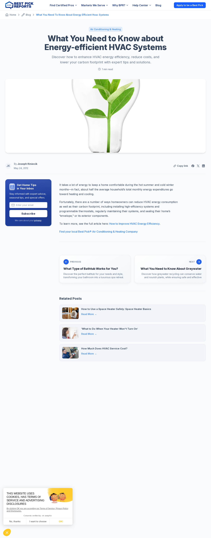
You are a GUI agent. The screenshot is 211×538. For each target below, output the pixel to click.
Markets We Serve (93, 5)
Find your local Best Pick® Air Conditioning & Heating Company (98, 231)
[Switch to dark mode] (168, 5)
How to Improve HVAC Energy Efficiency (134, 223)
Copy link (182, 165)
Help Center (140, 5)
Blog (158, 5)
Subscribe (28, 213)
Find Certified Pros (62, 5)
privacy (37, 220)
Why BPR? (118, 5)
